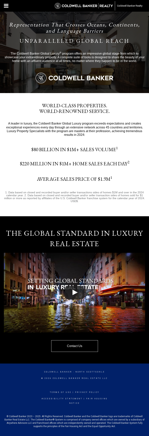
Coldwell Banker (58, 372)
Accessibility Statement (62, 399)
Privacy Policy (87, 392)
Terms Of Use (60, 392)
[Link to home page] (84, 6)
